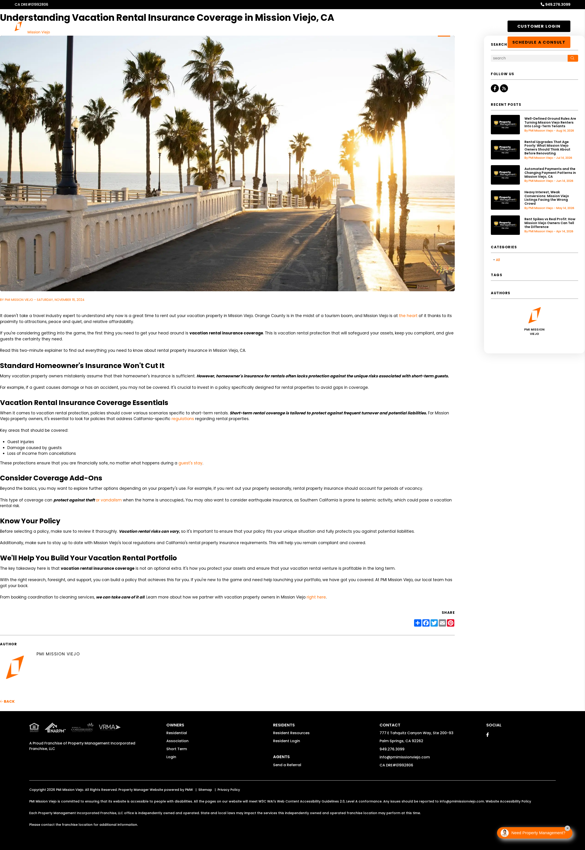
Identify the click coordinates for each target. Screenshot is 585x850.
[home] (32, 27)
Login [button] (171, 757)
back (9, 701)
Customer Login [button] (539, 26)
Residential (176, 733)
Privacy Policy (229, 789)
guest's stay (190, 463)
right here (316, 597)
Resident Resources (291, 733)
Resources (364, 26)
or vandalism (109, 500)
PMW (189, 789)
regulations (183, 418)
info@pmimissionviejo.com (405, 757)
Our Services (302, 26)
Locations (418, 26)
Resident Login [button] (286, 741)
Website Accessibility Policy (508, 801)
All (498, 259)
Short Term (176, 749)
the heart (408, 315)
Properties (334, 26)
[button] (495, 88)
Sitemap (205, 789)
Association (177, 741)
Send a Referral (287, 765)
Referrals (394, 26)
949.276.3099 (557, 4)
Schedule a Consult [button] (539, 42)
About (444, 26)
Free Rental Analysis (480, 26)
